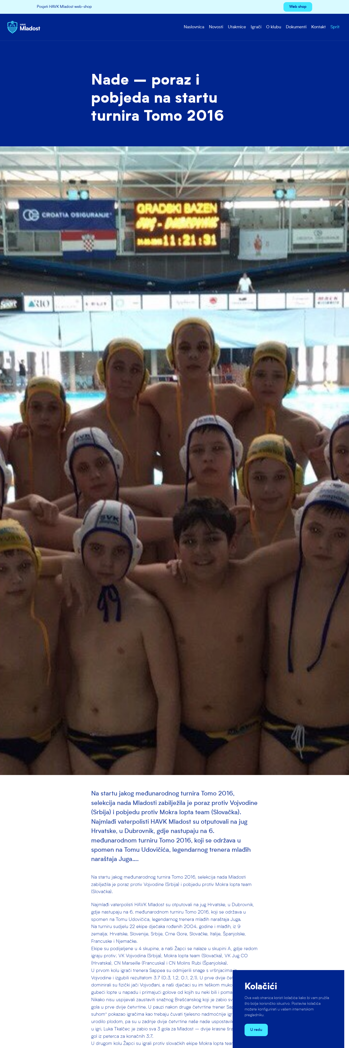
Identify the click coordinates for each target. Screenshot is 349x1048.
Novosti (216, 27)
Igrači (256, 27)
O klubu (273, 27)
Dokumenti (296, 27)
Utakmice (237, 27)
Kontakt (318, 27)
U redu (256, 1030)
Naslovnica (194, 27)
